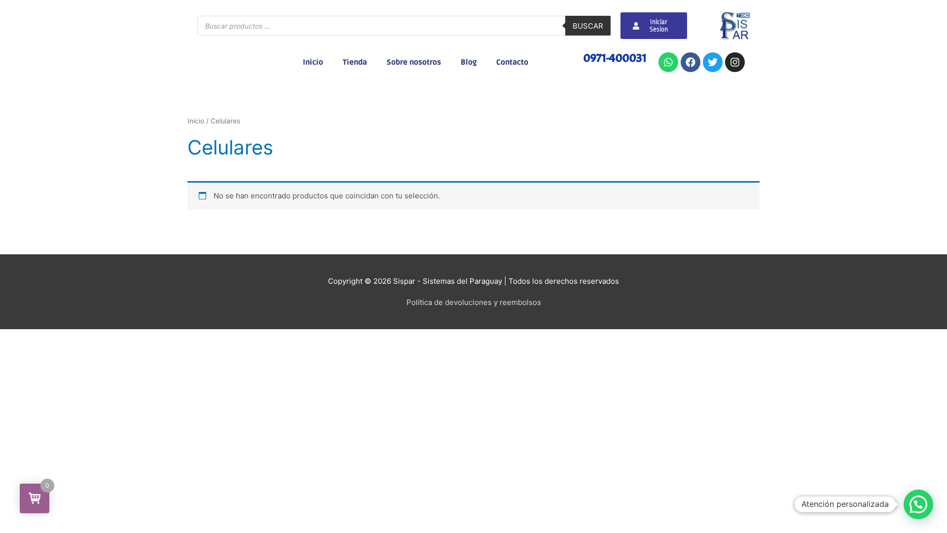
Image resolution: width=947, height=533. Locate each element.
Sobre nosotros (414, 62)
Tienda (355, 62)
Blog (468, 62)
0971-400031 (615, 57)
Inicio (313, 62)
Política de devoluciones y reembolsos (473, 302)
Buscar (588, 26)
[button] (918, 504)
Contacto (512, 62)
